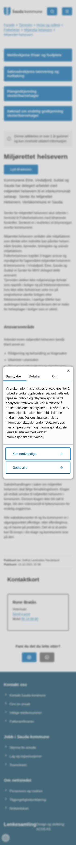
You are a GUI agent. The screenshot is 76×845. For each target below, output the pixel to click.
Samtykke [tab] (13, 376)
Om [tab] (54, 376)
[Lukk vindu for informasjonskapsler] (68, 370)
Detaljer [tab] (35, 376)
